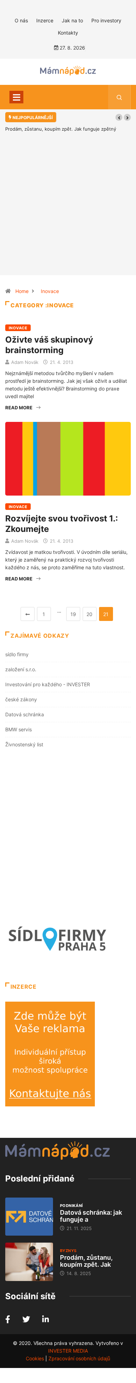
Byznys (68, 1250)
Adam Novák (24, 362)
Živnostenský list (24, 744)
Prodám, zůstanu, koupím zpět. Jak (86, 1261)
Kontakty (68, 33)
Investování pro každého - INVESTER (47, 684)
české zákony (21, 699)
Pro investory (106, 20)
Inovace (50, 291)
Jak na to (72, 20)
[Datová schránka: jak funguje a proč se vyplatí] (29, 1217)
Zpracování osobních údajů (79, 1358)
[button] (118, 117)
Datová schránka (24, 714)
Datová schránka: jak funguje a (91, 1216)
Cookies (35, 1358)
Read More (18, 407)
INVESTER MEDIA (68, 1351)
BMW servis (18, 729)
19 (73, 614)
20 (89, 614)
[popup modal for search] (119, 97)
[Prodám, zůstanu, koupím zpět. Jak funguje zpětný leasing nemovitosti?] (29, 1262)
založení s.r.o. (20, 669)
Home (22, 291)
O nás (21, 20)
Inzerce (44, 20)
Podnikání (71, 1205)
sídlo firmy (17, 654)
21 (105, 614)
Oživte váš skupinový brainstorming (49, 345)
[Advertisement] (68, 214)
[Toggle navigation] (16, 97)
